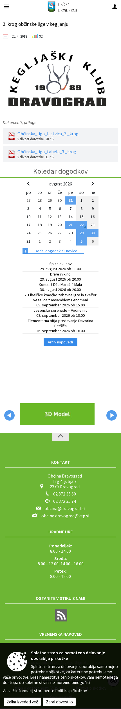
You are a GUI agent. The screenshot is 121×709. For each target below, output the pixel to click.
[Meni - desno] (114, 6)
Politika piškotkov (71, 690)
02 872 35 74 (64, 501)
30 (93, 232)
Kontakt (60, 462)
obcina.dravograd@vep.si (65, 515)
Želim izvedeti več (22, 702)
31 (71, 200)
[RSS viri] (60, 620)
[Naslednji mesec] (92, 183)
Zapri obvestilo (59, 702)
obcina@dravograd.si (64, 508)
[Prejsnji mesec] (28, 183)
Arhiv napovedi (60, 342)
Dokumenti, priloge (19, 122)
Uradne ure (60, 531)
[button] (9, 415)
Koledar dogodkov (60, 171)
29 (82, 232)
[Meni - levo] (6, 6)
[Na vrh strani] (60, 437)
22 (82, 224)
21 (71, 224)
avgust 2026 (60, 184)
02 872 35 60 (64, 494)
